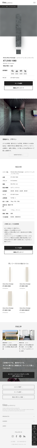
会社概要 (13, 441)
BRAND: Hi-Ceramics (8, 63)
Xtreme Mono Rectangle (18, 57)
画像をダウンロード (18, 88)
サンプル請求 (17, 392)
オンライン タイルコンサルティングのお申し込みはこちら (18, 375)
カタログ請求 (17, 387)
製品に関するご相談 (17, 397)
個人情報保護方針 (21, 441)
